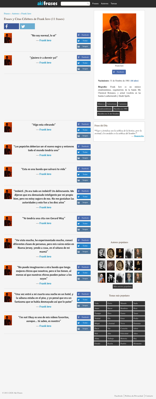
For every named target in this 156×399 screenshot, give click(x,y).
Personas (137, 323)
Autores (104, 3)
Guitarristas (111, 104)
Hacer (110, 308)
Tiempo (98, 313)
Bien (135, 308)
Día (109, 318)
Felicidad (124, 333)
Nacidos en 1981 (121, 109)
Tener (135, 313)
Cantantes (123, 104)
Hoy (135, 338)
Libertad (111, 323)
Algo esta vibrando (43, 124)
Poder (135, 318)
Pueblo (123, 343)
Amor (97, 308)
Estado (97, 343)
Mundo (124, 303)
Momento (137, 343)
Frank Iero (26, 13)
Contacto (149, 395)
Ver (109, 328)
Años (135, 333)
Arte (109, 333)
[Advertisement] (47, 97)
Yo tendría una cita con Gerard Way (43, 218)
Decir (97, 328)
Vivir (123, 323)
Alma (97, 338)
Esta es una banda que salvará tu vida (43, 169)
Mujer (97, 323)
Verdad (97, 318)
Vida (97, 303)
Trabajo (111, 338)
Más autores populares (122, 286)
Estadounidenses (105, 109)
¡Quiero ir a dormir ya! (43, 57)
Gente (123, 313)
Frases (95, 3)
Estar (123, 318)
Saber (135, 328)
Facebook (119, 395)
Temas (114, 3)
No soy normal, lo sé (43, 35)
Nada (135, 303)
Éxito (110, 303)
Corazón (124, 328)
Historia (124, 338)
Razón (110, 343)
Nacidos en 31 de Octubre (108, 113)
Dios (109, 313)
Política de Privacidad (134, 395)
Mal (96, 333)
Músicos (101, 104)
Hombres (124, 308)
